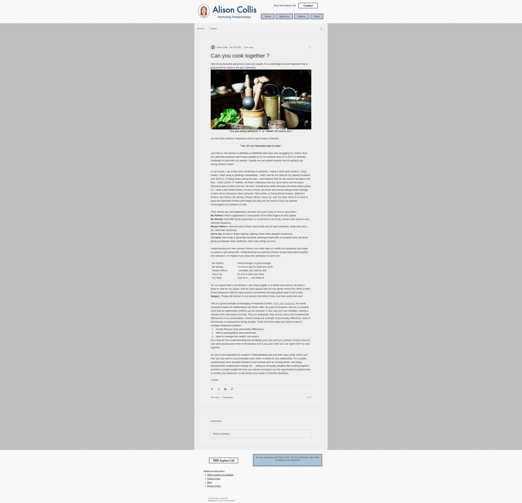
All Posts (200, 28)
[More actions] (309, 47)
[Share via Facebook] (212, 389)
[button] (321, 29)
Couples (213, 28)
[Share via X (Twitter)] (218, 389)
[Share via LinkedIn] (225, 389)
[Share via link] (232, 389)
